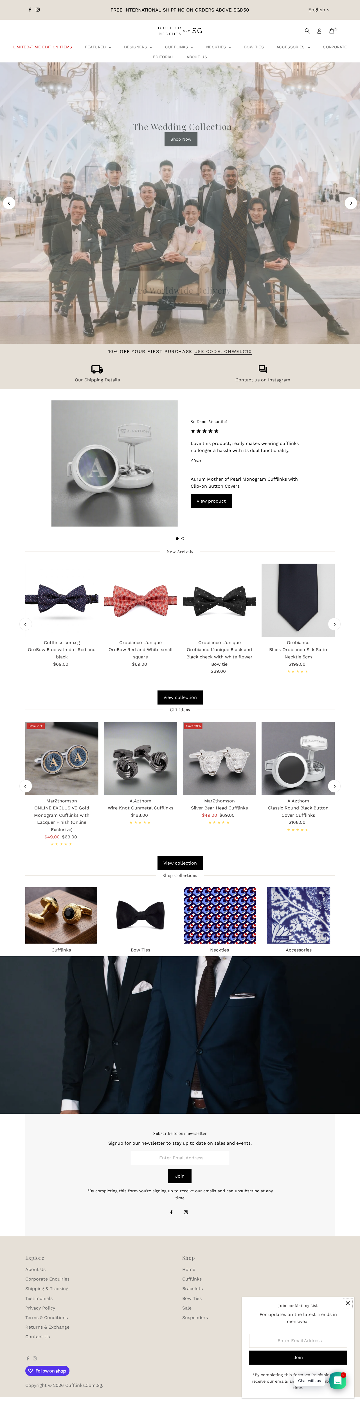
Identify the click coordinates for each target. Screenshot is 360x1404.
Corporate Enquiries (47, 1279)
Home (188, 1269)
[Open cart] (332, 30)
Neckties (217, 47)
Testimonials (39, 1298)
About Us (196, 57)
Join (179, 1176)
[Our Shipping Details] (97, 372)
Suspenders (195, 1317)
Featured (96, 47)
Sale (187, 1308)
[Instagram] (37, 10)
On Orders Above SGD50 (179, 302)
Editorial (163, 57)
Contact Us (37, 1336)
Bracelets (192, 1288)
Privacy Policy (40, 1308)
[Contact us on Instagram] (262, 372)
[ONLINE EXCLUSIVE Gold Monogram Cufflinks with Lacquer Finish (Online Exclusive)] (61, 758)
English (316, 9)
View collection (180, 697)
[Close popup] (348, 1303)
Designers (136, 47)
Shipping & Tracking (46, 1288)
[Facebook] (30, 10)
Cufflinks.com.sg (83, 1385)
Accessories (291, 47)
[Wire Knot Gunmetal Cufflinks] (140, 758)
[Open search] (307, 30)
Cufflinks (177, 47)
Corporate (335, 47)
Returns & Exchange (47, 1327)
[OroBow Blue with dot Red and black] (61, 600)
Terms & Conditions (46, 1317)
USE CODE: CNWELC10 (223, 351)
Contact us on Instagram (262, 379)
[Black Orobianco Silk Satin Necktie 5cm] (298, 600)
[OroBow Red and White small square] (140, 600)
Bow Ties (254, 47)
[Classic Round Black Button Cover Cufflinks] (298, 758)
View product (211, 501)
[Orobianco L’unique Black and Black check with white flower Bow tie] (219, 600)
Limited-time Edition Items (42, 47)
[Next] (351, 203)
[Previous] (9, 203)
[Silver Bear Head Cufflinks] (219, 758)
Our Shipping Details (97, 379)
